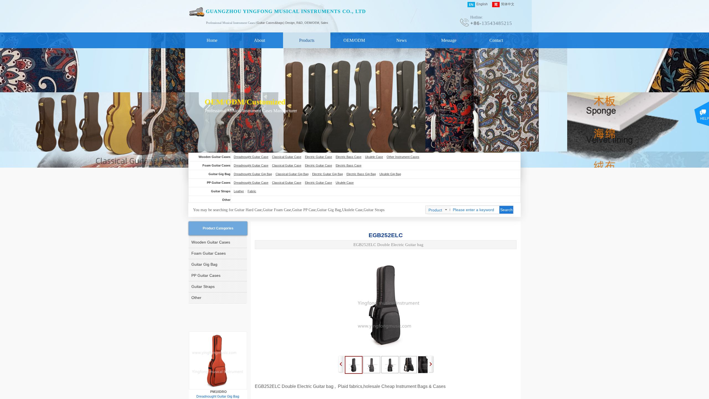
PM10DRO (218, 392)
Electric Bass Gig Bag (361, 174)
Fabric (252, 191)
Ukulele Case (374, 156)
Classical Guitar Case (286, 156)
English (482, 4)
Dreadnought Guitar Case (251, 156)
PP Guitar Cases (218, 182)
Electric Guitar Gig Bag (327, 174)
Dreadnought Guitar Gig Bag (253, 174)
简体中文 (507, 4)
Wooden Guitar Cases (214, 156)
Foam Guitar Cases (216, 165)
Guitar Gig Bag (219, 174)
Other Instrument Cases (403, 156)
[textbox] (475, 209)
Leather (239, 191)
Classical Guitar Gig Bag (292, 174)
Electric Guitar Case (318, 156)
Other (226, 199)
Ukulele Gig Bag (390, 174)
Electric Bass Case (348, 156)
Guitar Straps (220, 191)
